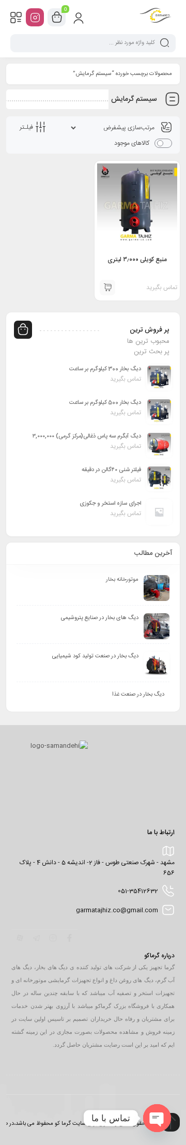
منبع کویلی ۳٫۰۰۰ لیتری (137, 259)
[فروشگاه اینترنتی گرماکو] (155, 17)
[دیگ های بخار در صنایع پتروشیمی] (156, 626)
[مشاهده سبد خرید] (57, 17)
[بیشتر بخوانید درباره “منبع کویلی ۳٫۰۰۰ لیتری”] (107, 287)
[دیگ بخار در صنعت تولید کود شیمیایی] (156, 664)
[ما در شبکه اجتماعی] (35, 17)
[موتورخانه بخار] (156, 588)
